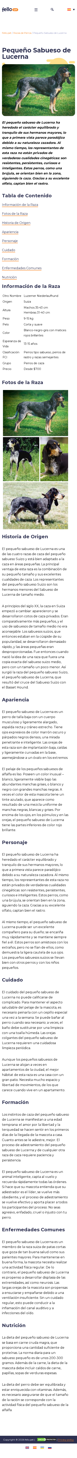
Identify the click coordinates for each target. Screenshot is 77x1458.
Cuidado (8, 250)
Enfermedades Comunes (21, 268)
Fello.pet (6, 32)
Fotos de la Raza (15, 214)
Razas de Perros (22, 32)
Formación (10, 259)
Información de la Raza (20, 205)
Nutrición (9, 277)
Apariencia (10, 232)
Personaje (10, 241)
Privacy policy (66, 1439)
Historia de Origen (16, 223)
